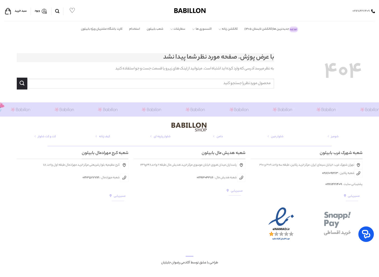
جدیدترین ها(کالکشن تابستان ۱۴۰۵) (270, 29)
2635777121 (91, 177)
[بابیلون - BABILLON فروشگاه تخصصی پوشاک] (189, 10)
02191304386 (205, 177)
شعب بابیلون (155, 29)
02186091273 (330, 173)
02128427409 (333, 184)
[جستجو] (57, 11)
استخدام (134, 29)
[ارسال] (22, 83)
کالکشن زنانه (229, 29)
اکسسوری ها (204, 29)
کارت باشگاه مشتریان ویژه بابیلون (101, 29)
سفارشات (179, 29)
